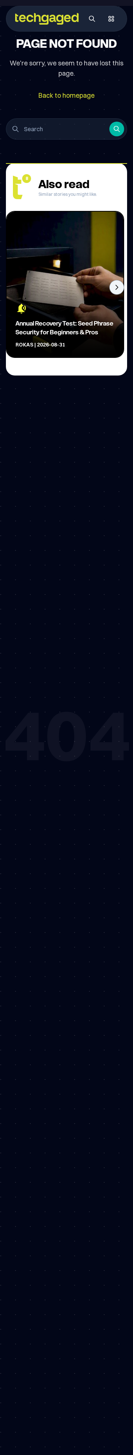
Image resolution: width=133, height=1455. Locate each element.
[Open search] (92, 18)
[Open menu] (111, 18)
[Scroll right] (116, 287)
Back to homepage (66, 95)
